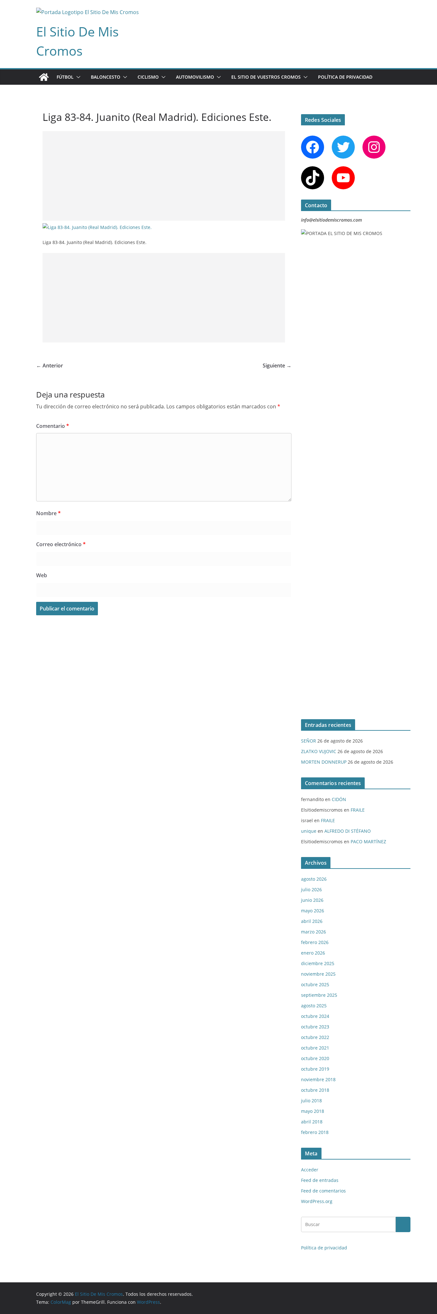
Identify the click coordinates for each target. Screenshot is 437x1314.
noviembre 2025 (318, 974)
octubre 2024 (315, 1016)
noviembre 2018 (318, 1079)
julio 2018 (311, 1101)
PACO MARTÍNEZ (368, 841)
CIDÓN (339, 799)
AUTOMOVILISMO (195, 77)
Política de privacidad (345, 77)
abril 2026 (311, 921)
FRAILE (358, 810)
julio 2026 (311, 889)
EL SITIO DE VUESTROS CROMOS (266, 77)
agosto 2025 (314, 1006)
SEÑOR (308, 741)
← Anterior (49, 365)
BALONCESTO (105, 77)
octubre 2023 (315, 1027)
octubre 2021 (315, 1048)
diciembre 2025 (317, 963)
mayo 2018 (312, 1111)
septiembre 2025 (319, 995)
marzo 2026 (313, 932)
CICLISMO (148, 77)
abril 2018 (311, 1122)
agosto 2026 (314, 879)
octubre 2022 (315, 1037)
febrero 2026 (315, 942)
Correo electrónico (61, 544)
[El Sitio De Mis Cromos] (44, 77)
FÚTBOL (65, 77)
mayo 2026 (312, 911)
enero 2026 (313, 953)
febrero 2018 (315, 1132)
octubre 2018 (315, 1090)
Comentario (52, 425)
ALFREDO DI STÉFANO (347, 831)
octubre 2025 (315, 984)
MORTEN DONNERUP (323, 762)
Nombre (48, 513)
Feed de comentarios (323, 1191)
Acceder (309, 1170)
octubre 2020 (315, 1058)
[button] (77, 77)
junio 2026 (312, 900)
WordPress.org (316, 1201)
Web (41, 575)
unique (308, 831)
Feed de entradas (319, 1180)
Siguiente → (277, 365)
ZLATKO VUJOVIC (318, 751)
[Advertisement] (164, 176)
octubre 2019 (315, 1069)
